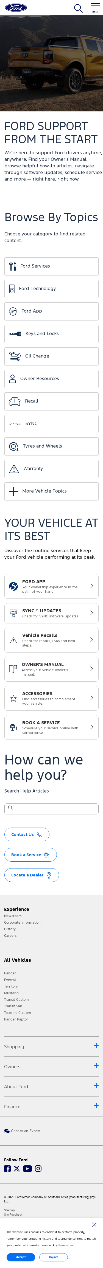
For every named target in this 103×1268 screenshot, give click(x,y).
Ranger (10, 973)
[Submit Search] (10, 809)
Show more (65, 1245)
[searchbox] (54, 809)
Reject (53, 1257)
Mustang (11, 993)
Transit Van (13, 1006)
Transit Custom (16, 999)
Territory (11, 986)
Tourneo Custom (17, 1013)
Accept (21, 1257)
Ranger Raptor (16, 1019)
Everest (10, 980)
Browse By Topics (51, 218)
